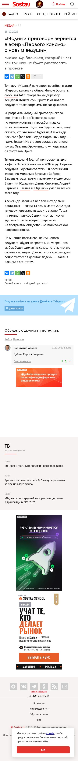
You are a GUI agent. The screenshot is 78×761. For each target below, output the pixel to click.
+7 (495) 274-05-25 (39, 696)
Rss (39, 720)
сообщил (11, 95)
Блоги (28, 14)
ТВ (7, 445)
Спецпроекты (48, 14)
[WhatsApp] (17, 76)
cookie (50, 733)
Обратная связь (39, 714)
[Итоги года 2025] (43, 4)
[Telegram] (12, 76)
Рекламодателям (39, 708)
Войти (8, 339)
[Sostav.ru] (23, 4)
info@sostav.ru (39, 692)
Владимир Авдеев (25, 348)
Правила (18, 339)
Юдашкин (41, 188)
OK (43, 750)
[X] (22, 76)
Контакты (39, 703)
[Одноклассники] (28, 76)
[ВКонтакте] (7, 76)
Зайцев (25, 188)
